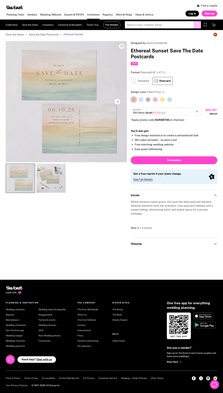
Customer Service (107, 378)
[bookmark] (205, 24)
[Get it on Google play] (204, 325)
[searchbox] (163, 24)
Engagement (45, 314)
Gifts (41, 330)
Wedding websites (15, 309)
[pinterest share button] (215, 35)
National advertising (87, 340)
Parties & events (47, 320)
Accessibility (48, 378)
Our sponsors (84, 346)
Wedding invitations (16, 325)
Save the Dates (15, 34)
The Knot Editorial (86, 320)
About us (82, 314)
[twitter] (201, 378)
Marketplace (12, 320)
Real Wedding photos (50, 335)
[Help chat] (214, 384)
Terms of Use (31, 378)
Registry (10, 314)
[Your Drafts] (205, 24)
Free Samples (111, 25)
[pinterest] (208, 378)
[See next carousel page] (117, 102)
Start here (173, 362)
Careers (81, 325)
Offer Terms (157, 378)
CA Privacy (89, 378)
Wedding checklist (15, 340)
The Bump (117, 309)
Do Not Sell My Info (69, 378)
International (84, 330)
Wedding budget (14, 335)
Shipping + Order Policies (134, 378)
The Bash (117, 314)
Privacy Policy (13, 378)
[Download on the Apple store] (204, 316)
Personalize (174, 160)
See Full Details (143, 179)
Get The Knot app (15, 330)
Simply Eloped (119, 320)
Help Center (118, 340)
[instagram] (215, 378)
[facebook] (193, 378)
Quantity (137, 110)
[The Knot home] (14, 289)
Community (44, 340)
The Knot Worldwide (87, 309)
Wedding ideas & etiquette (52, 309)
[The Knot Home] (14, 7)
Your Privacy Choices (17, 385)
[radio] (141, 81)
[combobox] (166, 112)
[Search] (197, 24)
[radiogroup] (174, 78)
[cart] (213, 24)
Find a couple (209, 5)
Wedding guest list (15, 346)
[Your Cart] (213, 24)
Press (80, 335)
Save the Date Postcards (44, 34)
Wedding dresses (47, 325)
